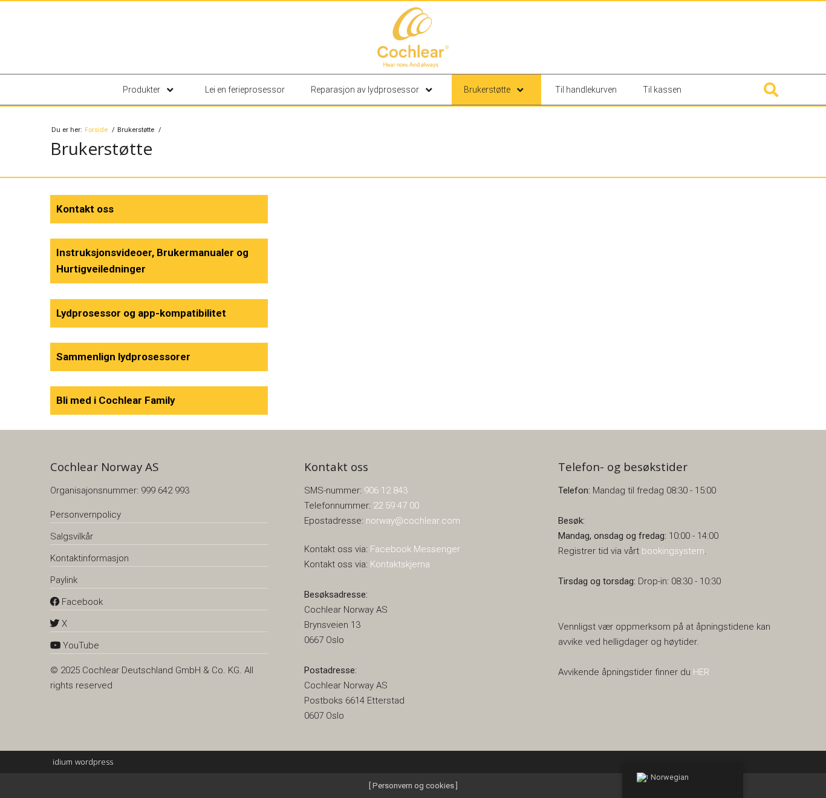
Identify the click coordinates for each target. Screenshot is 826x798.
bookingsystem (673, 551)
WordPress (83, 761)
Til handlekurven (586, 89)
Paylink (63, 580)
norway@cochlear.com (413, 520)
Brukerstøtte (488, 89)
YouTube (79, 645)
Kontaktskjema (400, 564)
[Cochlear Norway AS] (413, 37)
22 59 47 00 (396, 505)
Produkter (142, 89)
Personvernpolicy (85, 514)
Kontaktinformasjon (89, 558)
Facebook (81, 601)
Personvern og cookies (412, 785)
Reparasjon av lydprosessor (366, 89)
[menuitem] (151, 89)
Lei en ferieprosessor (245, 89)
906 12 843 (386, 490)
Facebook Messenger (415, 549)
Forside (97, 130)
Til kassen (662, 89)
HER (701, 672)
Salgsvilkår (71, 536)
